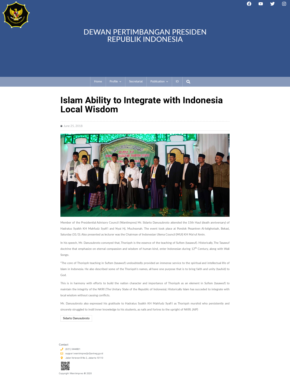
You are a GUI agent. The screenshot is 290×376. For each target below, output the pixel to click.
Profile (114, 81)
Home (98, 81)
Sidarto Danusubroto (76, 318)
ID (177, 81)
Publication (157, 81)
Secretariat (136, 81)
